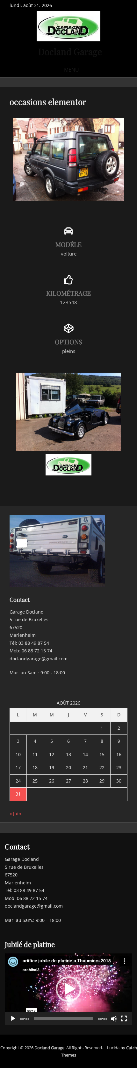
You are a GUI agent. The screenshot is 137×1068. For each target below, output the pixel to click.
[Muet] (114, 1018)
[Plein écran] (124, 1018)
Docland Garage (70, 51)
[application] (68, 989)
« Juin (15, 814)
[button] (68, 989)
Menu (71, 69)
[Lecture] (13, 1018)
